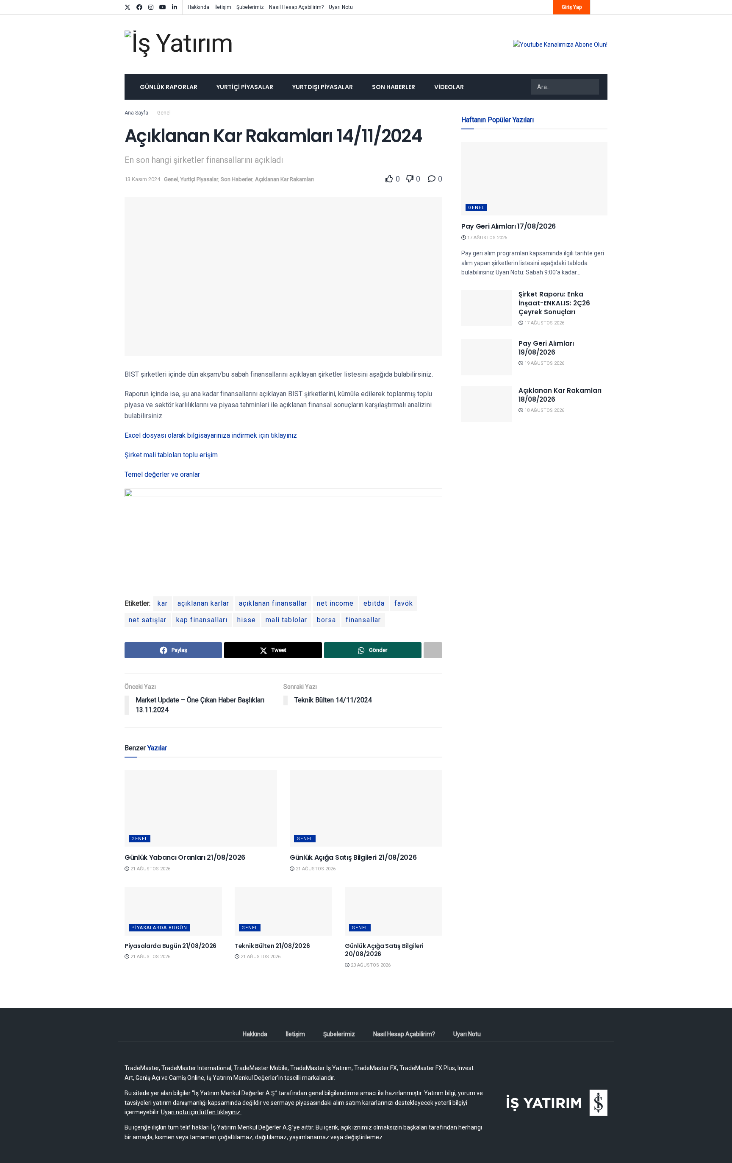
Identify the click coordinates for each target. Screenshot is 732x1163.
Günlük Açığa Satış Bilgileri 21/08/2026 (353, 857)
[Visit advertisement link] (560, 44)
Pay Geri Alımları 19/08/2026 (546, 348)
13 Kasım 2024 (142, 179)
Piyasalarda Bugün (159, 928)
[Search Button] (592, 87)
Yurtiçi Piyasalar (244, 87)
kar (163, 603)
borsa (326, 620)
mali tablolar (286, 620)
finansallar (363, 620)
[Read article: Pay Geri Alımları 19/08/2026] (486, 357)
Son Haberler (393, 87)
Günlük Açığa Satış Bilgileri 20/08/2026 (384, 950)
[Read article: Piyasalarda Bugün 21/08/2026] (173, 911)
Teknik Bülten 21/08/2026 (272, 946)
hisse (246, 620)
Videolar (449, 87)
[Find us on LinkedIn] (174, 7)
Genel (164, 113)
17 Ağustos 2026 (486, 237)
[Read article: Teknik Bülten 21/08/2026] (283, 911)
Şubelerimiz (250, 7)
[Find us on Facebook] (139, 7)
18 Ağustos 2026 (543, 410)
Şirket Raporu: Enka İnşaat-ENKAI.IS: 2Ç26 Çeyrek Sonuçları (554, 303)
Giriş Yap (572, 7)
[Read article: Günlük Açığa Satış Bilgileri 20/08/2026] (393, 911)
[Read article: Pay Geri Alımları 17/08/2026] (534, 178)
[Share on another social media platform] (433, 650)
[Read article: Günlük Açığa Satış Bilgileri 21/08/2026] (366, 808)
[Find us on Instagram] (150, 7)
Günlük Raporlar (168, 87)
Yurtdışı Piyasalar (322, 87)
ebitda (374, 603)
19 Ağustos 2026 (543, 363)
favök (403, 603)
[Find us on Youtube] (162, 7)
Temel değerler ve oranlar (162, 474)
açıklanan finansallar (273, 603)
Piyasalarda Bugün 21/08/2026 (170, 946)
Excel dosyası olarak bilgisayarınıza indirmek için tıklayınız (211, 435)
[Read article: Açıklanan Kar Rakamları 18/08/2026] (486, 404)
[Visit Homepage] (179, 45)
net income (335, 603)
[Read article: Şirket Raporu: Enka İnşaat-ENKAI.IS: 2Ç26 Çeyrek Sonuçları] (486, 308)
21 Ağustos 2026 (149, 869)
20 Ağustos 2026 (370, 965)
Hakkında (198, 7)
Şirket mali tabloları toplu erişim (172, 455)
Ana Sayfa (136, 113)
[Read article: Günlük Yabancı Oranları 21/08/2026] (201, 808)
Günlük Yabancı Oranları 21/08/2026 (185, 857)
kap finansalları (201, 620)
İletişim (222, 7)
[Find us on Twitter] (127, 7)
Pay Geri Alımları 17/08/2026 (508, 226)
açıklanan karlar (203, 603)
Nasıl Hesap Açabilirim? (296, 7)
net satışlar (147, 620)
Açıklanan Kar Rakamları (284, 179)
